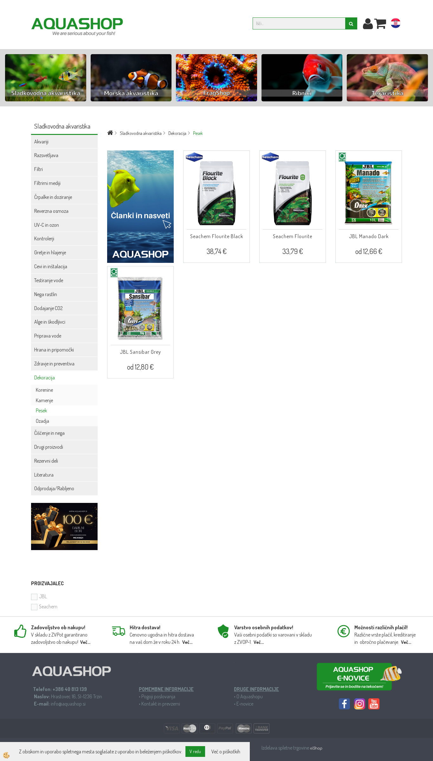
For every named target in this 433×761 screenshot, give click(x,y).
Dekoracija (44, 377)
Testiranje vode (48, 280)
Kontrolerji (44, 238)
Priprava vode (47, 336)
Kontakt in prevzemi (160, 704)
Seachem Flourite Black (216, 236)
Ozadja (42, 421)
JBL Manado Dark (369, 236)
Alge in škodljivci (49, 322)
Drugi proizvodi (48, 447)
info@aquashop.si (68, 704)
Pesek (41, 410)
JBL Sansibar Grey (140, 352)
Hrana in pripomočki (54, 349)
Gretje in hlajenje (50, 252)
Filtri (38, 169)
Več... (85, 642)
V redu (195, 751)
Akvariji (41, 141)
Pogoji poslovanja (158, 696)
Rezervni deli (46, 461)
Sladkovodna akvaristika (141, 133)
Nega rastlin (45, 294)
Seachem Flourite (292, 236)
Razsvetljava (46, 155)
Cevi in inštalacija (50, 266)
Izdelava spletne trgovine (286, 748)
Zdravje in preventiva (54, 363)
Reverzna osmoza (51, 211)
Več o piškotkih (225, 751)
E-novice (244, 704)
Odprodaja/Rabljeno (54, 488)
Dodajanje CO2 (48, 308)
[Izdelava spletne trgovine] (316, 748)
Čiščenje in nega (49, 433)
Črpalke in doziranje (53, 197)
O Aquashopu (249, 696)
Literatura (44, 475)
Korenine (44, 390)
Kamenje (44, 400)
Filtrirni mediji (47, 183)
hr (395, 24)
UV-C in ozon (46, 225)
